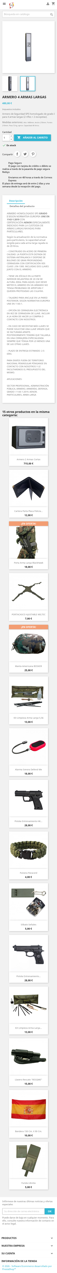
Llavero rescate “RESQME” (28, 1079)
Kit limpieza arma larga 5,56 (28, 717)
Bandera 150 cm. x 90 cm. (28, 1131)
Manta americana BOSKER (28, 666)
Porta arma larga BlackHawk (28, 562)
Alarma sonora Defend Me (28, 769)
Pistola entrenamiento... (28, 976)
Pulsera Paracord (28, 872)
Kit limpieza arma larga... (28, 1027)
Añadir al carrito (32, 137)
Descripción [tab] (16, 200)
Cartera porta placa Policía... (28, 511)
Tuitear (25, 154)
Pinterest (33, 154)
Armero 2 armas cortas (28, 459)
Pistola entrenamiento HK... (28, 821)
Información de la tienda (19, 1261)
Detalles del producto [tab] (22, 206)
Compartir (17, 154)
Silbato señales (28, 924)
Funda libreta (28, 1183)
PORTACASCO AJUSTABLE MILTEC (28, 614)
